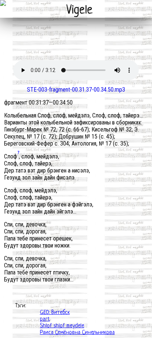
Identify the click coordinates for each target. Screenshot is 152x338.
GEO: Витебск (55, 313)
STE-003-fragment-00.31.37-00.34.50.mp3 (76, 89)
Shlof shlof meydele (62, 326)
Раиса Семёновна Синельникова (77, 333)
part (45, 319)
